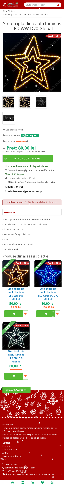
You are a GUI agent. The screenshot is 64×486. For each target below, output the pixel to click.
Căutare (11, 11)
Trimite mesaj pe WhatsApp (24, 191)
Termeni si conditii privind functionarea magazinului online (29, 428)
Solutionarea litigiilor (12, 456)
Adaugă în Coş (29, 158)
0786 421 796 (15, 186)
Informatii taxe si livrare (13, 431)
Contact (6, 442)
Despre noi (7, 424)
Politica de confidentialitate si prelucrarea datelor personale (30, 434)
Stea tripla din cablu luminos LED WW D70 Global (27, 14)
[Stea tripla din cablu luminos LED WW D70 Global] (32, 62)
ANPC (5, 452)
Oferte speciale (9, 449)
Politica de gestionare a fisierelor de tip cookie (24, 437)
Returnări (6, 446)
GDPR (5, 459)
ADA (16, 249)
